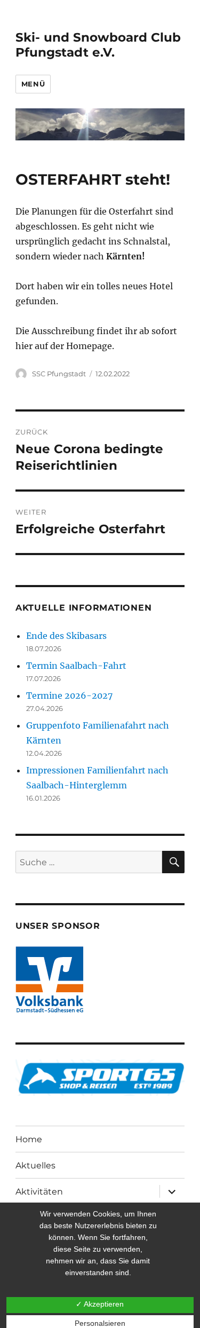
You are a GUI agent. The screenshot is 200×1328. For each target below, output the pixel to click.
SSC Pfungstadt (59, 373)
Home (28, 1139)
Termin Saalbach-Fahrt (76, 665)
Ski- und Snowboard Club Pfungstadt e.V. (98, 45)
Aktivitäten (39, 1192)
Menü (33, 84)
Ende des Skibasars (66, 635)
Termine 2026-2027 (69, 695)
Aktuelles (35, 1165)
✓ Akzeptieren (100, 1304)
